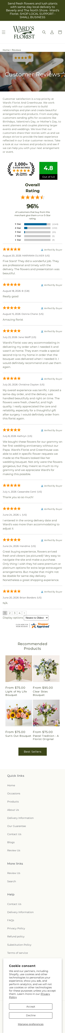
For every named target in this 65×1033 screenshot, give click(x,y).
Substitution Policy (19, 944)
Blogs (11, 842)
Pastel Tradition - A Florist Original (46, 737)
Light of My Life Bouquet (16, 693)
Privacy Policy (16, 928)
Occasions (13, 793)
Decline (31, 1015)
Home (6, 50)
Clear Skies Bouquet (40, 693)
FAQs (10, 920)
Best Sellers (32, 751)
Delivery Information (20, 818)
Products (13, 801)
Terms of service (17, 952)
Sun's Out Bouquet (18, 735)
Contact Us (14, 834)
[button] (44, 32)
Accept (30, 1006)
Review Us (13, 850)
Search (11, 881)
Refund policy (16, 936)
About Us (13, 809)
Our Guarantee (16, 826)
